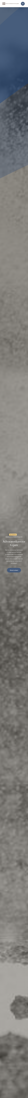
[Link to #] (23, 4)
